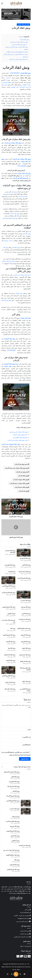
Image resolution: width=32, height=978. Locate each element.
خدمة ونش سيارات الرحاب (20, 435)
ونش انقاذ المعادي (10, 660)
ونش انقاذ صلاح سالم (10, 689)
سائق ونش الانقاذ (6, 300)
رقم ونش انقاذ (14, 218)
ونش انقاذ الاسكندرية (25, 558)
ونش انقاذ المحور (26, 613)
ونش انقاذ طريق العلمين (9, 635)
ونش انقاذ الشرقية (26, 641)
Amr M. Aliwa (16, 969)
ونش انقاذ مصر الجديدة (25, 619)
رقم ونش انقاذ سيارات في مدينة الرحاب (16, 468)
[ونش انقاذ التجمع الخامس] (8, 580)
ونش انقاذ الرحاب (23, 476)
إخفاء (21, 36)
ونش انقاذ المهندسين (10, 565)
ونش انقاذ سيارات (15, 213)
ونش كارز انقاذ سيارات (8, 261)
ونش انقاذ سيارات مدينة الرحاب (19, 483)
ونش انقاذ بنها (11, 648)
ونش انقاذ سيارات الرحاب (20, 479)
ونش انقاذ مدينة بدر (26, 600)
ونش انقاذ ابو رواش (10, 682)
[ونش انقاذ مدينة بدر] (24, 595)
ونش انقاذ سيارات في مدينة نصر (18, 432)
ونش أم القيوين (11, 613)
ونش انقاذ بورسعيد (26, 607)
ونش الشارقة (11, 571)
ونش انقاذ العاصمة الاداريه (8, 592)
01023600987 (15, 73)
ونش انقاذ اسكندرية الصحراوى (11, 772)
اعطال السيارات (6, 82)
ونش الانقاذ (27, 233)
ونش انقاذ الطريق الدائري (8, 675)
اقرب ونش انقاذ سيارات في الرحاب (17, 440)
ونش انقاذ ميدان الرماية (24, 571)
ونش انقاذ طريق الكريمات (24, 578)
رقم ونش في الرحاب (22, 472)
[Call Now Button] (16, 974)
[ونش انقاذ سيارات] (16, 14)
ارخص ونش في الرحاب (21, 464)
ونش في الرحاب (23, 491)
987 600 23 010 (24, 912)
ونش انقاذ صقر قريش (25, 654)
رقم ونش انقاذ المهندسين (20, 437)
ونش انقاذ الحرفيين (26, 635)
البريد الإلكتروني (26, 737)
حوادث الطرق (27, 85)
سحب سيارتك (8, 240)
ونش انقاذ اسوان (26, 648)
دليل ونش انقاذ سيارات (23, 24)
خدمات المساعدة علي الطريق (21, 937)
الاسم (29, 729)
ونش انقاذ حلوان (26, 681)
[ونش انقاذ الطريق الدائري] (8, 670)
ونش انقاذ (4, 85)
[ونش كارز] (16, 3)
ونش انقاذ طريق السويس (8, 607)
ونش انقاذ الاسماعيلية (9, 654)
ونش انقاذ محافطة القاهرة (24, 628)
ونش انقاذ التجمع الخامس (8, 586)
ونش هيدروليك (15, 816)
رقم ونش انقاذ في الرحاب (20, 178)
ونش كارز (14, 192)
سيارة (8, 78)
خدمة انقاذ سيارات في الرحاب (22, 275)
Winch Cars (16, 964)
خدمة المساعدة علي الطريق (20, 87)
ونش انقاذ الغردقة (10, 641)
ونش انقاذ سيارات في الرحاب (22, 159)
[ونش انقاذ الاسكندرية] (24, 553)
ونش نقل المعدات (24, 934)
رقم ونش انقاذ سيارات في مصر (11, 850)
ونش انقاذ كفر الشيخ (25, 661)
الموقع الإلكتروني (26, 744)
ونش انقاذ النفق (26, 565)
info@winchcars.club (24, 918)
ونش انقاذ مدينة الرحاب (21, 487)
